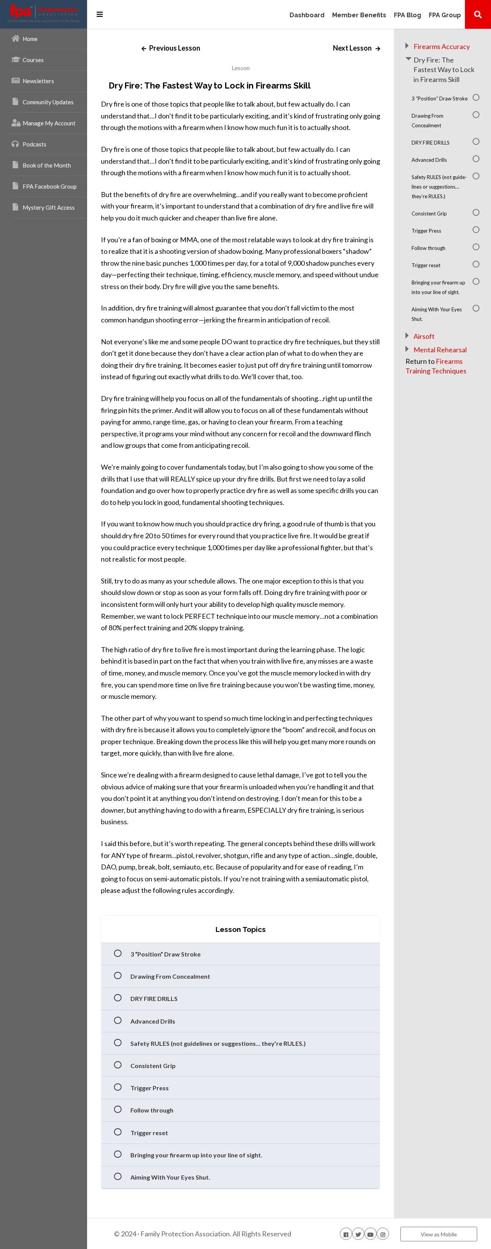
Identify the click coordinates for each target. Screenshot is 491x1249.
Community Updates (48, 102)
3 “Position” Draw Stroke (165, 954)
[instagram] (383, 1233)
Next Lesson (353, 48)
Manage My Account (49, 123)
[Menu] (100, 14)
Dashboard (307, 15)
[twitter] (358, 1233)
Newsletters (38, 80)
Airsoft (424, 336)
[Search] (478, 14)
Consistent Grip (153, 1065)
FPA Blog (407, 15)
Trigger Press (149, 1087)
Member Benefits (359, 15)
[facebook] (346, 1233)
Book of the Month (47, 165)
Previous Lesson (174, 48)
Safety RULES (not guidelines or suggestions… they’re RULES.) (218, 1043)
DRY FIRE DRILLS (154, 998)
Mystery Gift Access (49, 207)
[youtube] (370, 1233)
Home (30, 38)
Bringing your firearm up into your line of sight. (196, 1155)
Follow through (151, 1110)
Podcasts (34, 144)
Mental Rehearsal (440, 349)
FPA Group (445, 15)
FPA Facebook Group (50, 186)
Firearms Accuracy (442, 46)
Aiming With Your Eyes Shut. (170, 1177)
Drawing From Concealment (170, 976)
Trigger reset (149, 1132)
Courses (33, 59)
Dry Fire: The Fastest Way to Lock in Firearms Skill (444, 69)
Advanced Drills (152, 1021)
